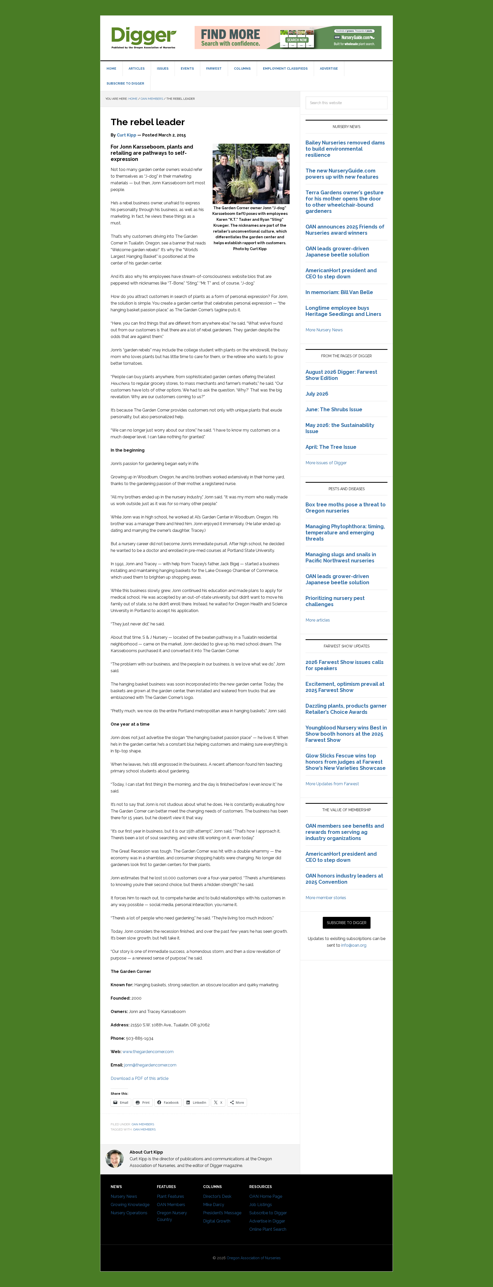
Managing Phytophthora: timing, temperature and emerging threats (345, 532)
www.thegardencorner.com (148, 1051)
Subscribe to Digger (268, 1212)
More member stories (326, 897)
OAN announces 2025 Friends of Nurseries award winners (345, 230)
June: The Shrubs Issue (334, 409)
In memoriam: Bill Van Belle (339, 292)
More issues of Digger (326, 462)
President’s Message (222, 1212)
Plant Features (170, 1196)
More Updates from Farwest (332, 783)
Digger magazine (144, 37)
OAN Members (143, 1124)
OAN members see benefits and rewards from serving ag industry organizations (345, 832)
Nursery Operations (129, 1212)
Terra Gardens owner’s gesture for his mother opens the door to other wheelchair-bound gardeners (345, 201)
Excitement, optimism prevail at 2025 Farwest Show (345, 687)
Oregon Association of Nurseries (254, 1258)
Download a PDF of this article (139, 1078)
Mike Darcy (213, 1204)
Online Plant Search (267, 1229)
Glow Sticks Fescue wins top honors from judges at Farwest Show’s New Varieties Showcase (346, 762)
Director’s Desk (217, 1196)
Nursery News (124, 1196)
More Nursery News (324, 329)
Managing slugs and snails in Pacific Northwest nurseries (341, 557)
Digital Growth (216, 1221)
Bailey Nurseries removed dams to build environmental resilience (345, 149)
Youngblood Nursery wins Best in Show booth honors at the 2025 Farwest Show (346, 734)
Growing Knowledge (130, 1204)
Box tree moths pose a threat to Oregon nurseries (346, 507)
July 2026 (317, 394)
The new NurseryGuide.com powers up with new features (342, 174)
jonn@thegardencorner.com (150, 1065)
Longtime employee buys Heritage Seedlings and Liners (343, 311)
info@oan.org (353, 945)
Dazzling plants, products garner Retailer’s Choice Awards (346, 709)
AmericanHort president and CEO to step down (341, 273)
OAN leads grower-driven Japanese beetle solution (337, 251)
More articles (318, 620)
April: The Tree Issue (331, 447)
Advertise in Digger (267, 1221)
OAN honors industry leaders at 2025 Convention (344, 879)
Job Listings (260, 1204)
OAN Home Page (265, 1196)
